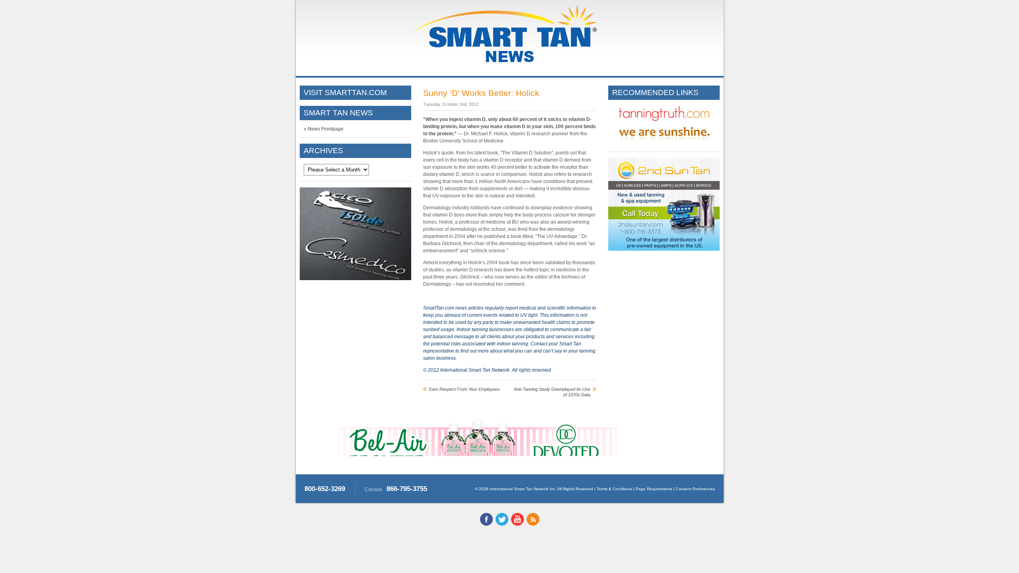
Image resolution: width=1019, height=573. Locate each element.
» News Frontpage (324, 129)
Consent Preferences (695, 489)
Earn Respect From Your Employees (464, 389)
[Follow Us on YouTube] (517, 524)
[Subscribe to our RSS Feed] (533, 524)
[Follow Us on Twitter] (502, 524)
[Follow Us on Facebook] (486, 524)
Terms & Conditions (614, 489)
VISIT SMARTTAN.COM (345, 92)
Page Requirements (654, 489)
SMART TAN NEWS (338, 113)
